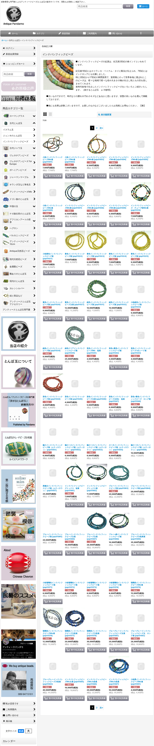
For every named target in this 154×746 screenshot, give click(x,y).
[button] (141, 33)
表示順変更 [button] (106, 114)
